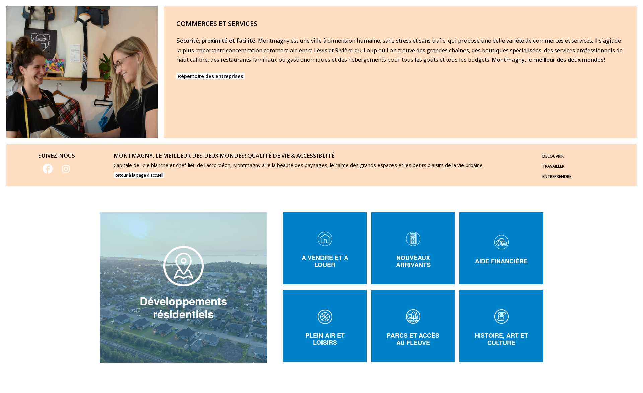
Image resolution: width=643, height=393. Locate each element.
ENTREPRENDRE (556, 176)
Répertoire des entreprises (210, 76)
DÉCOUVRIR (553, 156)
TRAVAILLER (553, 166)
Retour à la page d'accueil (139, 175)
